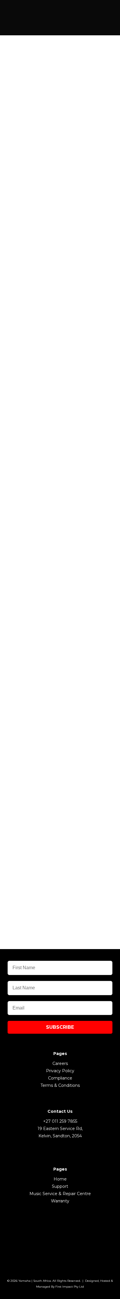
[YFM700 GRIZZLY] (60, 642)
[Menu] (100, 12)
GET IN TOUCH (60, 317)
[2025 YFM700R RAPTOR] (60, 232)
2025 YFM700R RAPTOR (57, 240)
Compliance (60, 1078)
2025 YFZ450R (39, 430)
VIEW (60, 302)
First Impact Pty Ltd (69, 1286)
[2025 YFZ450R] (60, 421)
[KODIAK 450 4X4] (60, 832)
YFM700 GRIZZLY (44, 650)
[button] (60, 54)
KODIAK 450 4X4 (44, 840)
